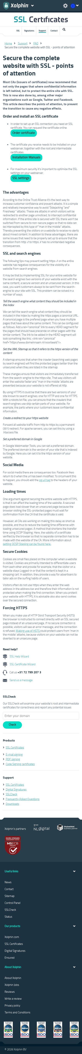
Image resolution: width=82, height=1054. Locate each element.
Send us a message (21, 680)
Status (8, 916)
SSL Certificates (15, 747)
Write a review (13, 998)
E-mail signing (14, 754)
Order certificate (23, 132)
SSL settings (20, 178)
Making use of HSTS (28, 631)
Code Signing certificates (20, 764)
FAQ (35, 43)
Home (8, 43)
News (8, 882)
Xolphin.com (12, 937)
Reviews (10, 991)
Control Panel (12, 903)
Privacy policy (12, 1005)
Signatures (29, 30)
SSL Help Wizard (19, 656)
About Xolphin (13, 978)
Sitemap (9, 896)
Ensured (9, 957)
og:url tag (45, 480)
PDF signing (13, 759)
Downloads (12, 804)
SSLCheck (11, 794)
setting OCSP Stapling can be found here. (27, 544)
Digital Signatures (16, 789)
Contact (54, 30)
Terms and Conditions (17, 1012)
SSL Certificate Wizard (22, 664)
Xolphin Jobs (12, 985)
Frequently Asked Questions (22, 799)
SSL (18, 30)
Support (42, 30)
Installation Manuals (26, 157)
